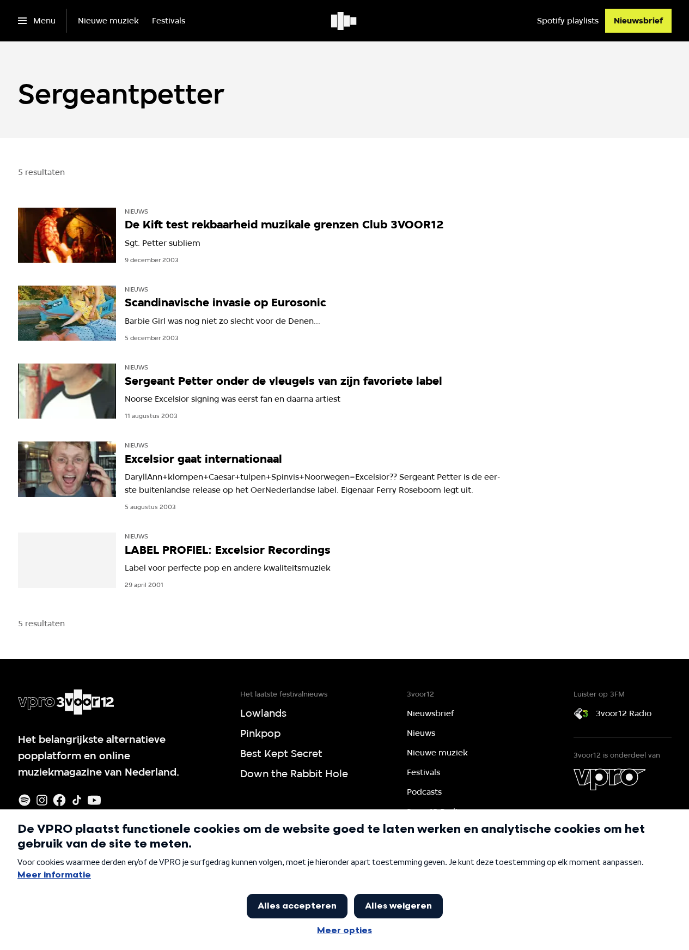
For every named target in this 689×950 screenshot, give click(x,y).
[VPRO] (609, 779)
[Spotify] (24, 800)
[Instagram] (41, 800)
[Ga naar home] (344, 21)
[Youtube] (94, 800)
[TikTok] (76, 800)
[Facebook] (59, 800)
